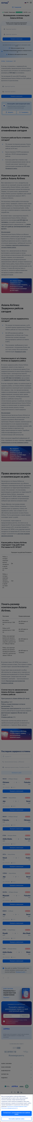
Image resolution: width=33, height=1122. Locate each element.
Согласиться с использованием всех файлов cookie (16, 1113)
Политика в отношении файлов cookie (17, 1106)
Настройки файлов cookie (16, 1119)
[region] (16, 1108)
